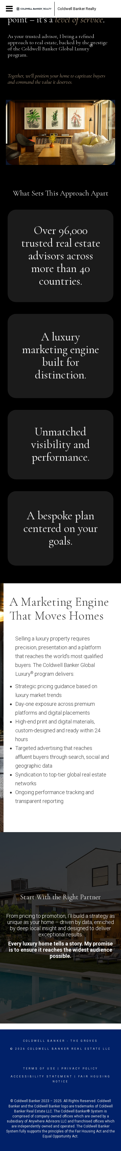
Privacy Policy (79, 1068)
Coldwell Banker (44, 1040)
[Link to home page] (33, 9)
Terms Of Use (39, 1068)
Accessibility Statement (42, 1076)
